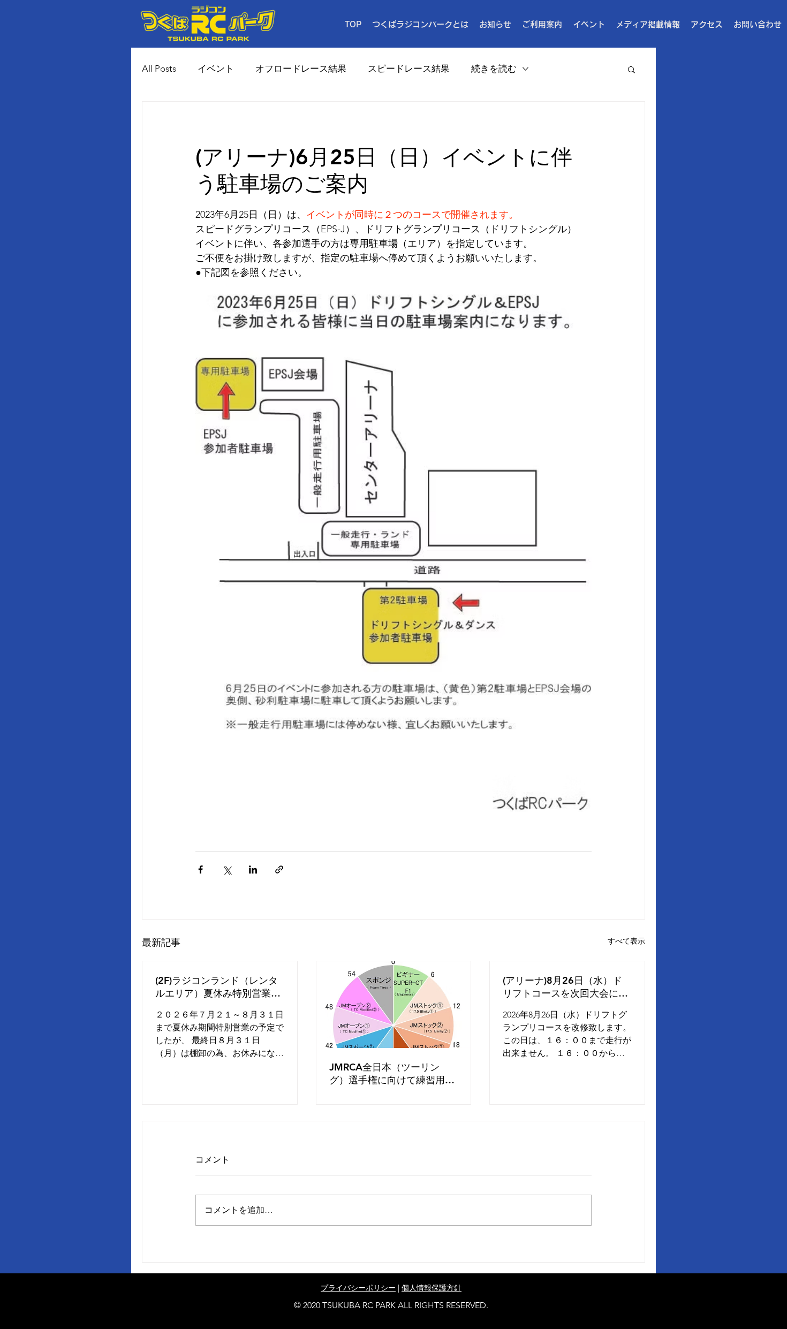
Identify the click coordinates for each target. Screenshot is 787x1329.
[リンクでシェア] (279, 869)
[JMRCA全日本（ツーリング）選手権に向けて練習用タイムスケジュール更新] (393, 1004)
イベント (216, 68)
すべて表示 (626, 941)
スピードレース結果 (409, 68)
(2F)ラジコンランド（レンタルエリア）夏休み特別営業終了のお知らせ (218, 987)
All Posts (159, 68)
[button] (542, 25)
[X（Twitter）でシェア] (227, 869)
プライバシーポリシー (358, 1288)
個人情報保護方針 (431, 1288)
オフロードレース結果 (300, 68)
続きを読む (494, 68)
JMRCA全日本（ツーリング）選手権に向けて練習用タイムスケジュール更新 (392, 1074)
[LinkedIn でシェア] (253, 869)
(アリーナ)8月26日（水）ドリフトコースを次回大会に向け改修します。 (565, 987)
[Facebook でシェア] (200, 869)
